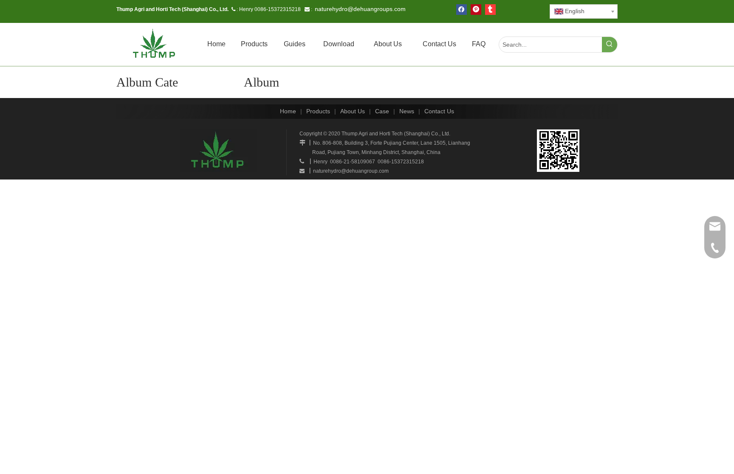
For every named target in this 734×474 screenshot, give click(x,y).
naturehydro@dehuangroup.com (351, 171)
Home (288, 111)
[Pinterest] (476, 9)
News (406, 111)
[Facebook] (461, 9)
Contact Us (439, 111)
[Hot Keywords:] (609, 44)
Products (318, 111)
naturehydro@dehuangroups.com (360, 9)
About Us (352, 111)
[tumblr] (490, 9)
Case (382, 111)
